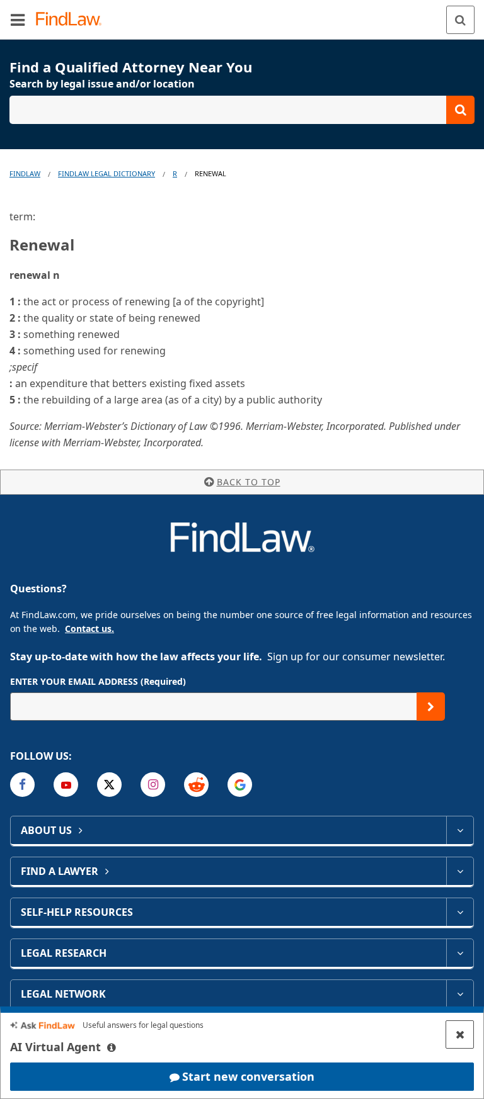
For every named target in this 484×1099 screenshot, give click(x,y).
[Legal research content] (459, 953)
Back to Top (248, 482)
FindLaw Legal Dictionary (106, 173)
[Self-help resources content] (459, 912)
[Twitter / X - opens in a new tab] (109, 784)
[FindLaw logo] (72, 19)
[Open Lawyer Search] (242, 110)
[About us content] (459, 830)
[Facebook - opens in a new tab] (22, 784)
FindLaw (24, 173)
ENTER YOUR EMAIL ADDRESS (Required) (98, 681)
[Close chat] (460, 1034)
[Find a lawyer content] (459, 871)
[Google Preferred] (240, 784)
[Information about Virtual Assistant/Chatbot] (111, 1047)
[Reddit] (196, 784)
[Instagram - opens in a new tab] (153, 784)
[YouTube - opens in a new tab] (66, 784)
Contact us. (89, 628)
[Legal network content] (459, 994)
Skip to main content (242, 14)
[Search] (460, 20)
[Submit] (431, 706)
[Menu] (17, 19)
